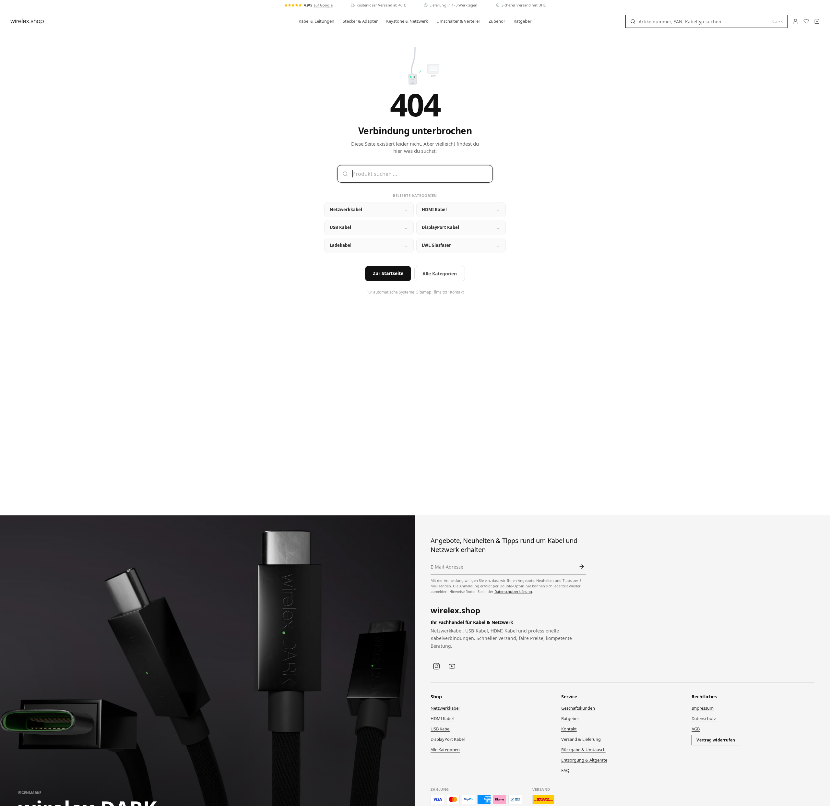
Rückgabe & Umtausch (583, 749)
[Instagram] (436, 666)
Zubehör (497, 21)
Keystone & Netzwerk (407, 21)
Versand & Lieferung (581, 739)
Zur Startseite (388, 273)
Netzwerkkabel (445, 708)
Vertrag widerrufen (715, 740)
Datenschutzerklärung (513, 591)
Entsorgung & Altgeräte (584, 760)
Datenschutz (704, 718)
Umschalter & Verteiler (458, 21)
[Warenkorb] (817, 21)
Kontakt (457, 292)
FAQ (565, 770)
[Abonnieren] (581, 566)
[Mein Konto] (795, 21)
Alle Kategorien (439, 274)
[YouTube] (452, 666)
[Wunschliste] (806, 21)
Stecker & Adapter (360, 21)
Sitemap (423, 292)
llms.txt (440, 292)
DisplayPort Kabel (448, 739)
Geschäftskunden (578, 708)
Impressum (703, 708)
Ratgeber (522, 21)
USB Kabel (440, 729)
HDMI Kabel (442, 718)
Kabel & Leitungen (316, 21)
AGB (696, 729)
